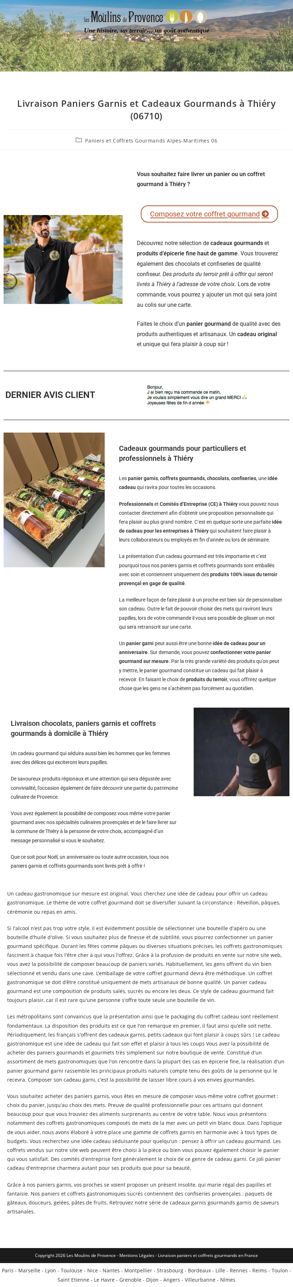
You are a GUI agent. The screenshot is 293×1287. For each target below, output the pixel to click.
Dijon (152, 1279)
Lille (220, 1270)
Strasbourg (170, 1270)
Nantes (111, 1270)
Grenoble (130, 1279)
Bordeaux (199, 1270)
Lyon (50, 1270)
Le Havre (104, 1279)
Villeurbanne (200, 1279)
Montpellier (138, 1270)
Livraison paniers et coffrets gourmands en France (208, 1255)
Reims (259, 1270)
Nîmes (227, 1279)
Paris (8, 1270)
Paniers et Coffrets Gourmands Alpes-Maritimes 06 (151, 140)
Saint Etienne (73, 1279)
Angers (171, 1279)
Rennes (239, 1270)
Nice (92, 1270)
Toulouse (72, 1270)
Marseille (29, 1270)
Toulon (280, 1270)
